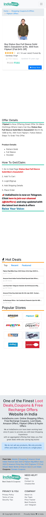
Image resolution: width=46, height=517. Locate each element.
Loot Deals (37, 467)
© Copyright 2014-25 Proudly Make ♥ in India (23, 514)
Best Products (30, 502)
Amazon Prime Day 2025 (18, 464)
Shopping (23, 459)
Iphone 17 (34, 464)
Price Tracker (30, 500)
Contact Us (29, 481)
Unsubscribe (30, 484)
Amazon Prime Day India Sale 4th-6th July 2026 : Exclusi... (21, 293)
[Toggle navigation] (41, 4)
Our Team (28, 497)
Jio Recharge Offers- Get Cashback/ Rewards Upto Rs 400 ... (22, 300)
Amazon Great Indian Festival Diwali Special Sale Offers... (21, 278)
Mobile (14, 459)
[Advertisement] (23, 94)
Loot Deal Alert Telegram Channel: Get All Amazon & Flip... (21, 285)
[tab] (5, 265)
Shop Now (35, 67)
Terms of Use (7, 497)
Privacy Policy (8, 495)
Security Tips (7, 500)
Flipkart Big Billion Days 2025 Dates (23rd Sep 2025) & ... (21, 271)
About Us (28, 495)
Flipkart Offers (12, 13)
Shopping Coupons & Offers (22, 11)
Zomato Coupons (18, 469)
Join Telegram (30, 505)
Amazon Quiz (25, 467)
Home (6, 11)
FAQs (27, 479)
